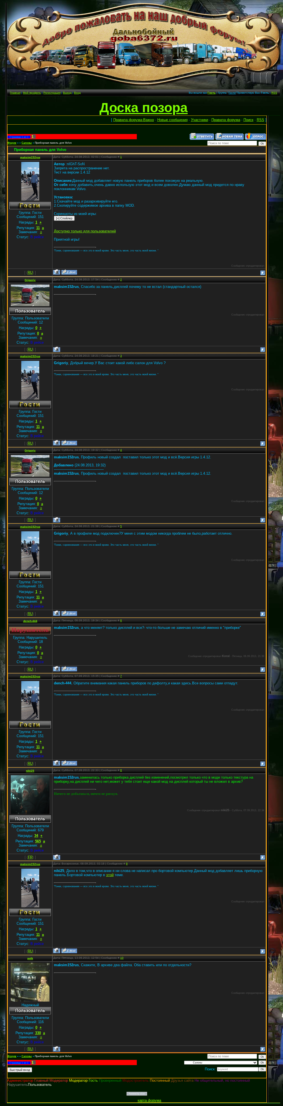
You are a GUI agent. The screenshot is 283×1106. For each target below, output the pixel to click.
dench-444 (30, 620)
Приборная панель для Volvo (53, 142)
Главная (15, 92)
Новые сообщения (172, 120)
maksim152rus (30, 157)
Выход (67, 92)
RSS (274, 92)
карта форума (149, 1100)
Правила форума (225, 120)
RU (30, 272)
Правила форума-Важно (133, 120)
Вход (77, 92)
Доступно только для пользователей (85, 231)
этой (110, 875)
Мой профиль (32, 92)
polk (30, 958)
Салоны (27, 142)
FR (30, 857)
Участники (199, 120)
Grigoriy (30, 280)
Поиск (248, 120)
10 (122, 957)
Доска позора (143, 107)
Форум (11, 142)
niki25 (30, 770)
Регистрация (52, 92)
